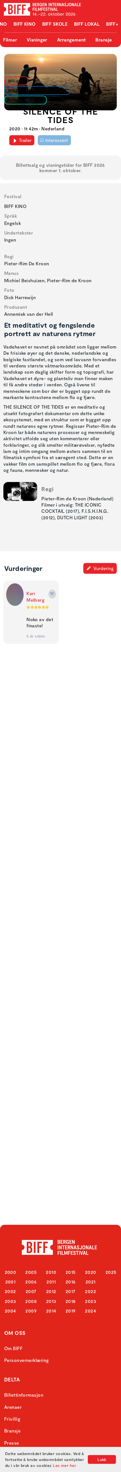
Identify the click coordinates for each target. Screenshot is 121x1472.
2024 (90, 1310)
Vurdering (103, 568)
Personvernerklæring (26, 1360)
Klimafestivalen (24, 100)
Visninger (37, 39)
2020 (90, 1272)
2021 (91, 1281)
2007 (31, 1291)
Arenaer (13, 1407)
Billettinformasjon (23, 1394)
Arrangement (71, 39)
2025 (111, 1272)
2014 (51, 1310)
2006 (31, 1281)
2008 (31, 1301)
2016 (71, 1281)
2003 (10, 1301)
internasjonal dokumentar (36, 90)
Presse (11, 1442)
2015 (71, 1272)
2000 (10, 1272)
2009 (31, 1310)
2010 (51, 1272)
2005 (31, 1272)
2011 (51, 1281)
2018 (71, 1301)
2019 (71, 1310)
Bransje (103, 39)
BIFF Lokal (87, 24)
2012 (51, 1291)
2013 (51, 1301)
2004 (10, 1310)
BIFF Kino (25, 24)
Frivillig (12, 1418)
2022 (90, 1291)
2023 (90, 1301)
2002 (10, 1291)
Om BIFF (13, 1348)
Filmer (10, 39)
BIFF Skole (55, 24)
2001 (10, 1281)
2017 (71, 1291)
